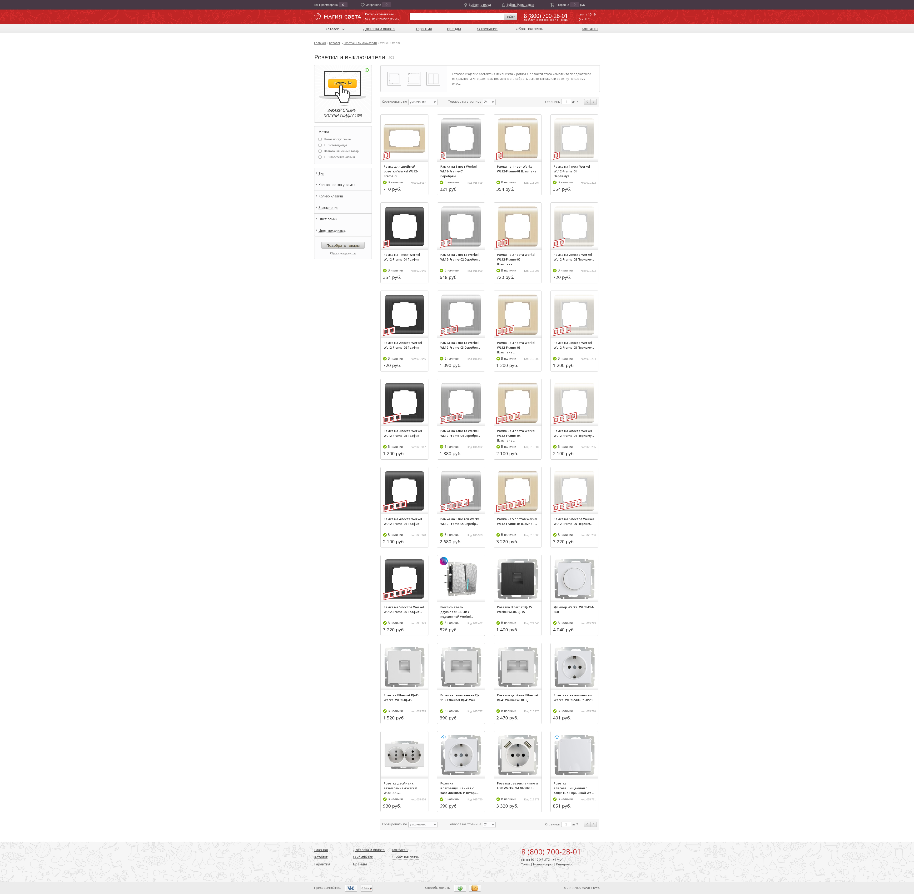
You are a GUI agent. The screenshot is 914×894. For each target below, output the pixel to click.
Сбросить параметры (343, 253)
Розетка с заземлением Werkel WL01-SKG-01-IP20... (574, 697)
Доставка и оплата (379, 28)
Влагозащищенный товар (341, 151)
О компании (487, 28)
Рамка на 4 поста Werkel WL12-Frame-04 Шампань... (516, 435)
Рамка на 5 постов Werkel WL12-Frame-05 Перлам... (574, 521)
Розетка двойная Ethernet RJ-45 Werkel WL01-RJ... (517, 697)
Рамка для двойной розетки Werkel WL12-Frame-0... (401, 171)
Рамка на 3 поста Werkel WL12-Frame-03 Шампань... (516, 347)
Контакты (590, 28)
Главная (320, 43)
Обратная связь (529, 28)
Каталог (332, 28)
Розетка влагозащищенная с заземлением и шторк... (459, 788)
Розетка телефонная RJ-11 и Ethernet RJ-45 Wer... (459, 697)
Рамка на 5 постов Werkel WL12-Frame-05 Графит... (404, 609)
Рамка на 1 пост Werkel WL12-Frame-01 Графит (402, 256)
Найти (510, 17)
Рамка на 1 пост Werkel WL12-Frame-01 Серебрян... (458, 171)
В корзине (562, 5)
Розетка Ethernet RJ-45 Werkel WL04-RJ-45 (514, 609)
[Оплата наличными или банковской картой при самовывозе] (475, 888)
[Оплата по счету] (460, 888)
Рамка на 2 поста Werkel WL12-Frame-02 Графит (403, 345)
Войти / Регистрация (520, 4)
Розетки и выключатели (360, 43)
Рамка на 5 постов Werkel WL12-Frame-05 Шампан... (517, 521)
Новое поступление (337, 139)
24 (485, 102)
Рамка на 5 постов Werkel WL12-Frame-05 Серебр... (460, 521)
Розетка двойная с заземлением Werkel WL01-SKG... (400, 788)
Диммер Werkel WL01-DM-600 (574, 609)
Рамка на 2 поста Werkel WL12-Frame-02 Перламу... (574, 256)
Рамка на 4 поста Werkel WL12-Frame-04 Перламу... (574, 433)
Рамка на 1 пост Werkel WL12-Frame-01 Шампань (516, 168)
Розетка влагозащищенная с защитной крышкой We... (574, 788)
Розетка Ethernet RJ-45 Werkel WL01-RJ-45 (401, 697)
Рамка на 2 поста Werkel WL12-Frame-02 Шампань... (516, 259)
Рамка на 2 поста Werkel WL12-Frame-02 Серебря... (460, 256)
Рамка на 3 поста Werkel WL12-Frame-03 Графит (403, 433)
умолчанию (418, 102)
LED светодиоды (335, 145)
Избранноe (373, 5)
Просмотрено (328, 5)
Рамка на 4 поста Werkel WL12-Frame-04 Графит (403, 521)
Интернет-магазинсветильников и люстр (382, 16)
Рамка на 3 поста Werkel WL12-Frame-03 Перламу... (574, 345)
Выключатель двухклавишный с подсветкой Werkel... (456, 612)
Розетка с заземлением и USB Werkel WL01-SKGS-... (517, 785)
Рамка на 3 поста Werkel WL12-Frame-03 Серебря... (460, 345)
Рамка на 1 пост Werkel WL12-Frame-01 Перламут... (572, 171)
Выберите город (480, 4)
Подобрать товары (343, 245)
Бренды (454, 28)
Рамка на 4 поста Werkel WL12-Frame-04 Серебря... (460, 433)
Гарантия (424, 28)
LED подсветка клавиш (339, 157)
